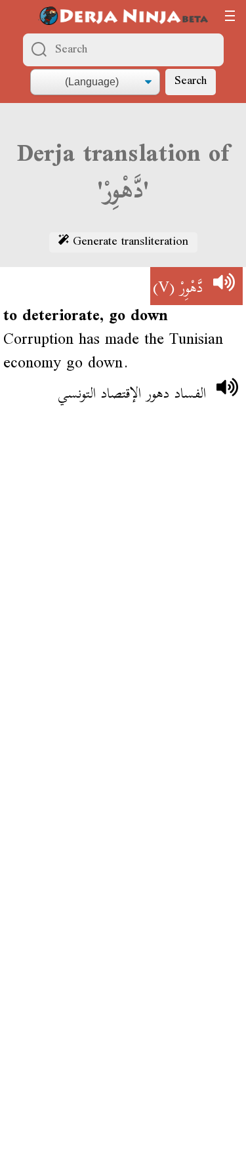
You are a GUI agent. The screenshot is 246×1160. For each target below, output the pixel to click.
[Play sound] (223, 286)
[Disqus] (123, 609)
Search (190, 81)
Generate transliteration (128, 242)
